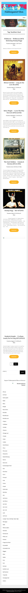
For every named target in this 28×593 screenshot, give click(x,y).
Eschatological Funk (7, 465)
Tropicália (5, 574)
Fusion (4, 483)
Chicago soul (5, 433)
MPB (4, 524)
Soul (4, 563)
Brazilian (5, 412)
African (4, 391)
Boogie (4, 406)
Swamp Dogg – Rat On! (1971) (14, 210)
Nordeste (5, 530)
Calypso (4, 421)
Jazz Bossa (5, 501)
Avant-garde (5, 397)
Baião (4, 400)
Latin (4, 512)
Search (5, 371)
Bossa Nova (5, 409)
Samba (4, 557)
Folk (4, 468)
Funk (4, 480)
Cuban (4, 439)
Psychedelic (5, 545)
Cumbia (4, 442)
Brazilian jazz (5, 415)
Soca (4, 560)
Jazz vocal (5, 507)
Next (16, 364)
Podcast (4, 539)
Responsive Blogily (10, 591)
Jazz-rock (5, 510)
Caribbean (5, 424)
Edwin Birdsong (6, 456)
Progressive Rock (6, 542)
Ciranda (4, 436)
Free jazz (5, 477)
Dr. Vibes (20, 166)
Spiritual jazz (5, 572)
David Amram (6, 445)
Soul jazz (5, 566)
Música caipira (6, 527)
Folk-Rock (5, 471)
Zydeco (4, 580)
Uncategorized (6, 577)
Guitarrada (5, 489)
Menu (24, 17)
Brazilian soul (6, 418)
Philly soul (5, 536)
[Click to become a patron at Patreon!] (18, 385)
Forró (4, 474)
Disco (4, 448)
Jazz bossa (5, 498)
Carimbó (4, 427)
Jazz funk (5, 504)
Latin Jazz (5, 515)
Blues (4, 403)
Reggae (4, 551)
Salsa (4, 554)
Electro (4, 459)
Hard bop (5, 492)
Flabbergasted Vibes (14, 12)
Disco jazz (5, 450)
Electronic (5, 462)
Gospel (4, 486)
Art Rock (5, 394)
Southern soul (6, 569)
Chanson (5, 430)
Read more (14, 52)
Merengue (5, 521)
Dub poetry (5, 453)
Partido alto (5, 533)
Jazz (4, 495)
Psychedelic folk (6, 548)
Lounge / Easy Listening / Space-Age (11, 518)
